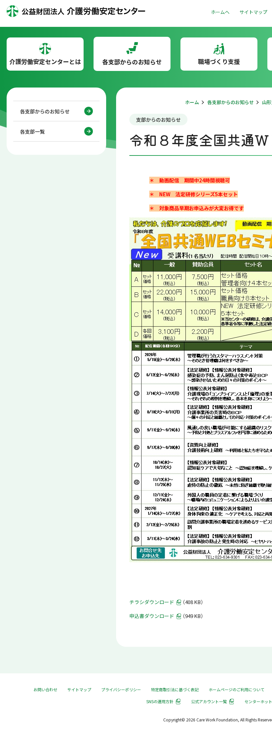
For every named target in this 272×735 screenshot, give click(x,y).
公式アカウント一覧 (209, 701)
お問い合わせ (45, 689)
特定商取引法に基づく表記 (175, 689)
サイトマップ (253, 12)
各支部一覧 (32, 131)
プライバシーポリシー (121, 689)
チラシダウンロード (151, 601)
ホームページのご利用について (236, 689)
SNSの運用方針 (159, 701)
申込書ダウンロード (151, 615)
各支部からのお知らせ (45, 111)
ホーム (192, 102)
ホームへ (220, 12)
